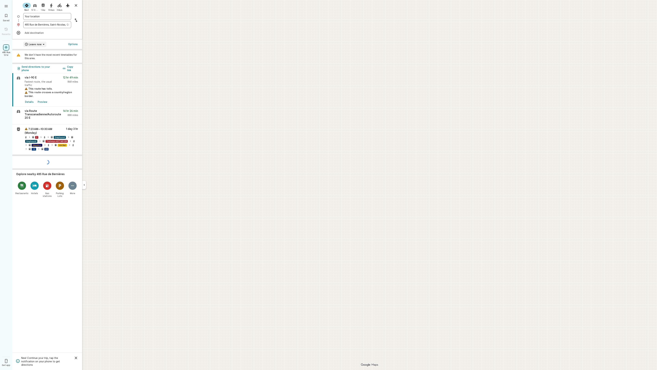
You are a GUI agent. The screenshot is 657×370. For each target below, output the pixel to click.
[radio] (27, 6)
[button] (47, 116)
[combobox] (47, 16)
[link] (47, 90)
